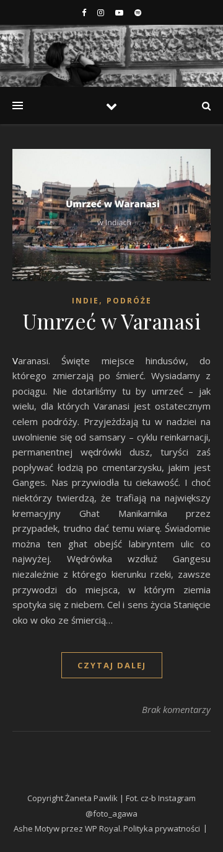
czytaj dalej (111, 665)
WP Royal (102, 828)
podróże (129, 300)
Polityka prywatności (161, 828)
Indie (85, 300)
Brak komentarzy (176, 709)
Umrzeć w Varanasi (111, 320)
